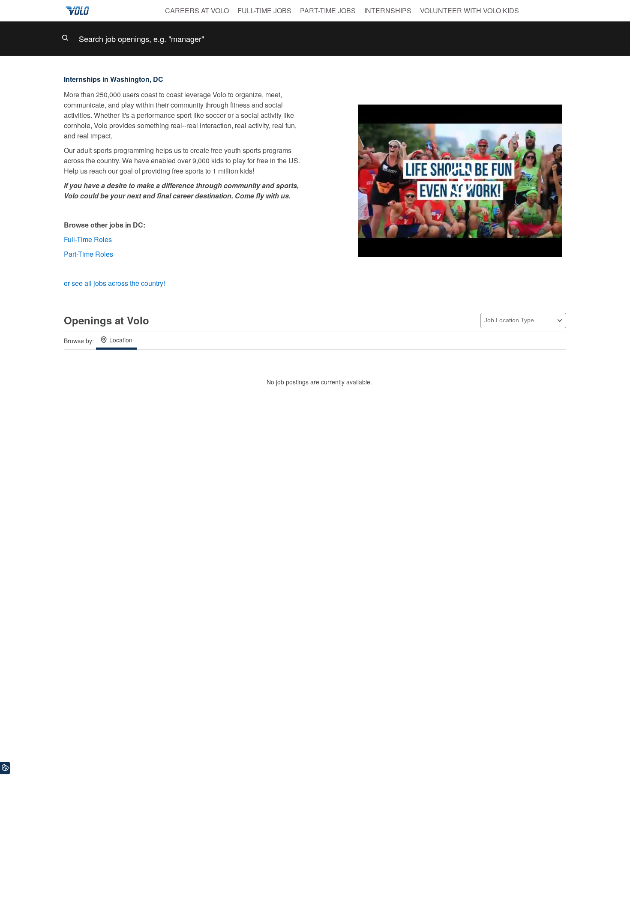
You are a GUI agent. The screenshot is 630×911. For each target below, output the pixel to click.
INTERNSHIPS (387, 10)
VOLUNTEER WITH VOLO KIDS (469, 10)
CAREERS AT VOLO (197, 10)
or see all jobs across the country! (114, 283)
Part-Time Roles (89, 254)
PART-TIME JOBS (328, 10)
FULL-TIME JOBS (264, 10)
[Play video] (460, 181)
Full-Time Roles (89, 239)
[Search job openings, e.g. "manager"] (315, 38)
